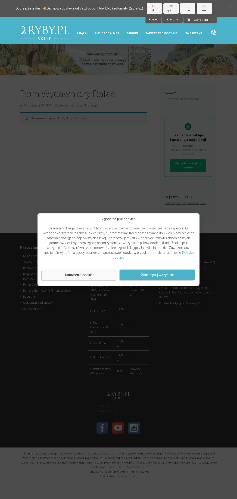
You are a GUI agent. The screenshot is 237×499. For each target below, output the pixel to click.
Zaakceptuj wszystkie (157, 275)
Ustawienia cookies (79, 275)
